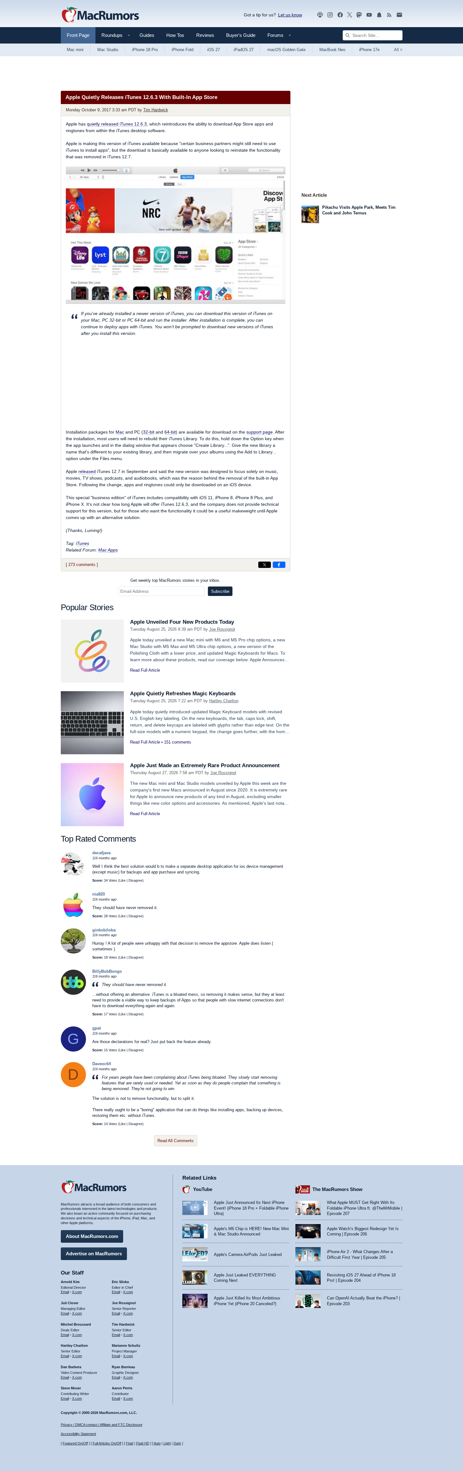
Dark (177, 1443)
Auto (157, 1443)
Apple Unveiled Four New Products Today (182, 622)
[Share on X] (264, 565)
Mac (120, 432)
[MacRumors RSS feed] (389, 15)
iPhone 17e (369, 49)
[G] (73, 1050)
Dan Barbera (71, 1367)
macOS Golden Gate (286, 49)
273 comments (81, 564)
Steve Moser (71, 1388)
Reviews (205, 35)
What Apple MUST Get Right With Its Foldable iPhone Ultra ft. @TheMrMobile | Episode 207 (364, 1208)
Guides (147, 35)
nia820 (98, 894)
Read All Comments (175, 1140)
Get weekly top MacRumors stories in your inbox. (175, 580)
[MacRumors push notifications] (379, 15)
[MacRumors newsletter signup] (399, 15)
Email (65, 1292)
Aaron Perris (122, 1388)
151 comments (177, 742)
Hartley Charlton (223, 700)
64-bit (170, 432)
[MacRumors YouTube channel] (369, 15)
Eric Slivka (120, 1282)
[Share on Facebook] (279, 565)
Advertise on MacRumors (94, 1253)
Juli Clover (69, 1303)
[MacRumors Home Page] (100, 15)
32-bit (148, 432)
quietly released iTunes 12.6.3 (117, 123)
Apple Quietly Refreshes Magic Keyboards (183, 694)
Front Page (78, 35)
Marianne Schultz (126, 1345)
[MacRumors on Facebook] (340, 15)
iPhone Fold (182, 49)
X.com (77, 1292)
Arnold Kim (70, 1282)
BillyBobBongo (107, 971)
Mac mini (75, 49)
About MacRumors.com (92, 1236)
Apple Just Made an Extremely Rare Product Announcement (205, 765)
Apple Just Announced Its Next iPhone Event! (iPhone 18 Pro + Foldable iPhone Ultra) (251, 1208)
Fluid (129, 1443)
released (87, 471)
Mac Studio (107, 49)
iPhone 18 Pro (145, 49)
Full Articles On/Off (107, 1443)
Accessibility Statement (78, 1434)
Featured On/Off (75, 1443)
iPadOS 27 (244, 49)
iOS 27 (213, 49)
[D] (73, 1085)
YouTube (202, 1189)
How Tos (175, 35)
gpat (96, 1028)
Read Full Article (145, 670)
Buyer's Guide (240, 35)
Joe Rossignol (222, 629)
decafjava (101, 852)
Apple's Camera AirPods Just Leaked (248, 1254)
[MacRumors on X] (349, 15)
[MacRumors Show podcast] (320, 15)
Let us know (290, 14)
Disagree (135, 880)
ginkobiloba (104, 930)
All (398, 49)
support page (259, 432)
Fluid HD (142, 1443)
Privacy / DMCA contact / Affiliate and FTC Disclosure (101, 1425)
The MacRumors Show (337, 1189)
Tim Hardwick (155, 110)
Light (167, 1443)
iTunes (82, 543)
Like (122, 880)
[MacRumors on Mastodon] (359, 15)
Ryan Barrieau (123, 1367)
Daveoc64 (101, 1063)
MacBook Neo (332, 49)
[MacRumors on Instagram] (330, 15)
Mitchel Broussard (76, 1324)
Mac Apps (108, 549)
